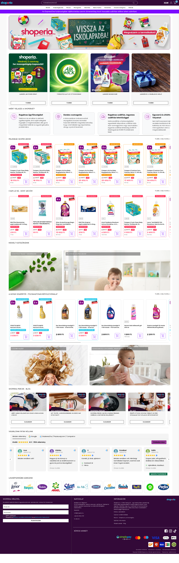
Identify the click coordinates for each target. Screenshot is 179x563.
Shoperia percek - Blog (120, 523)
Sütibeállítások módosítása (169, 549)
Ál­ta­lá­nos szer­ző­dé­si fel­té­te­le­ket (22, 517)
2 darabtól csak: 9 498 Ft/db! (18, 174)
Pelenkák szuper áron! (20, 139)
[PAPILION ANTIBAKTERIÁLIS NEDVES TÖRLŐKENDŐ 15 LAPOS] (42, 208)
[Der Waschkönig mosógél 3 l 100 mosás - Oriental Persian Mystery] (88, 311)
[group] (28, 410)
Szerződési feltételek (141, 549)
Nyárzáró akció (14, 226)
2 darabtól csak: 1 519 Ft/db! (18, 329)
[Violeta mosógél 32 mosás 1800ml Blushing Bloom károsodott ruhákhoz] (156, 311)
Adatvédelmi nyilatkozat (154, 549)
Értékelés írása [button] (159, 442)
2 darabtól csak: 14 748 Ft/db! (86, 174)
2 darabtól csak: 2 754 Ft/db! (86, 329)
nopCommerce (172, 552)
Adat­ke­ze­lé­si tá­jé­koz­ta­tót (42, 517)
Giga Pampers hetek (62, 174)
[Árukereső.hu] (173, 544)
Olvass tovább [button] (17, 468)
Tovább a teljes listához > (162, 139)
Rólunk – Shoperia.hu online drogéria (124, 517)
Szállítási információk (120, 520)
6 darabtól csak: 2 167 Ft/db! (64, 226)
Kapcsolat (76, 510)
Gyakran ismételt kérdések (121, 514)
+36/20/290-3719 (79, 516)
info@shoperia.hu (79, 513)
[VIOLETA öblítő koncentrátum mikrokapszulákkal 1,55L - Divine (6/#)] (19, 311)
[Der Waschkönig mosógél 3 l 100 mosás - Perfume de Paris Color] (110, 311)
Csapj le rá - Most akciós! (20, 191)
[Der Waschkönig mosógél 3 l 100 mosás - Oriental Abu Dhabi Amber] (65, 311)
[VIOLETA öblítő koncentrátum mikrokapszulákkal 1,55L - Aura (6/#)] (42, 311)
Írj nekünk (77, 519)
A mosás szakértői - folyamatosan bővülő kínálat (33, 294)
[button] (167, 32)
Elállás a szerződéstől (119, 512)
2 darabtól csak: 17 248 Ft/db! (155, 174)
